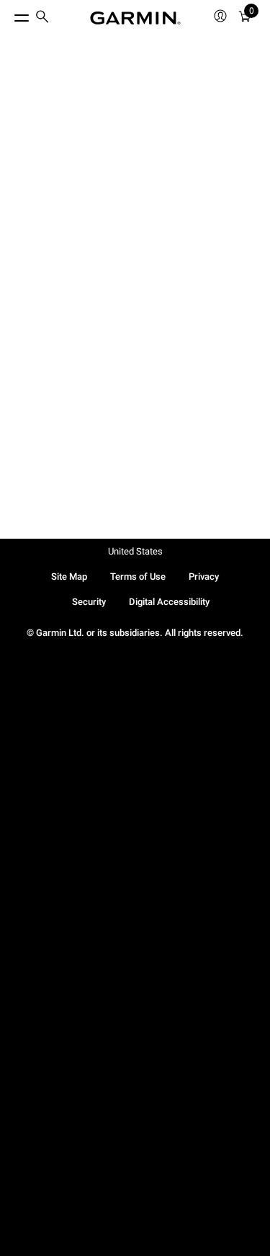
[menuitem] (42, 18)
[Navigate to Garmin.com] (135, 18)
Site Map (69, 576)
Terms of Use (138, 576)
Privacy (204, 576)
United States (135, 551)
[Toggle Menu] (8, 14)
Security (89, 601)
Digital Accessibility (169, 601)
